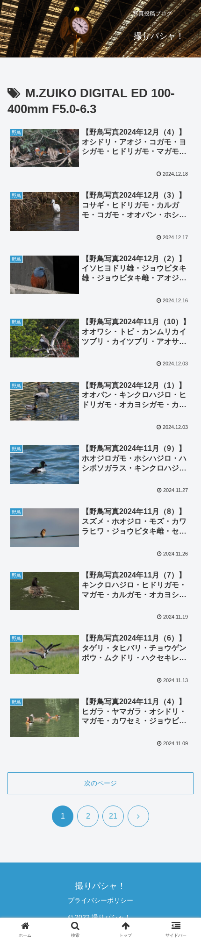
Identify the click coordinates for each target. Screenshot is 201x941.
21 (113, 816)
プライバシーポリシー (100, 900)
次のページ (100, 783)
